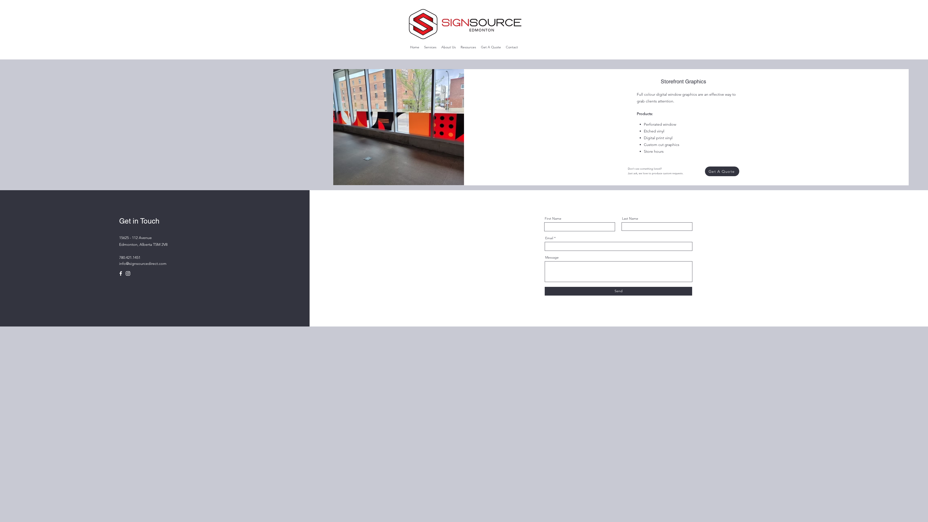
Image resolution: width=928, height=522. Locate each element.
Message (552, 257)
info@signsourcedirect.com (143, 263)
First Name (553, 218)
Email (549, 238)
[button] (430, 47)
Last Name (630, 218)
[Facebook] (121, 273)
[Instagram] (128, 273)
